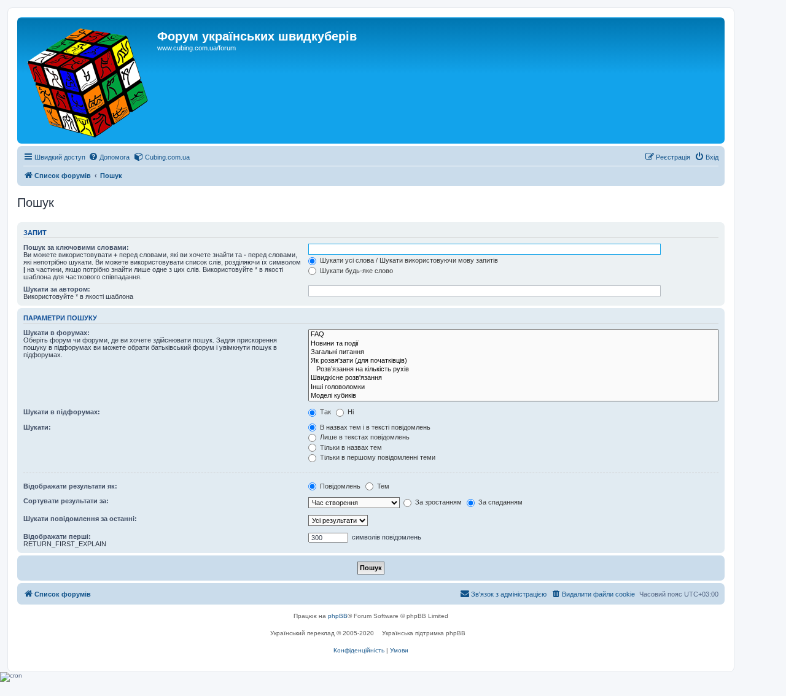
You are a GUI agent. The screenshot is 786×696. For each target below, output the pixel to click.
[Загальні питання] (513, 352)
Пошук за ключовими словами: (76, 247)
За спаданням (500, 502)
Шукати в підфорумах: (61, 412)
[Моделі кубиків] (513, 396)
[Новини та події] (513, 343)
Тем (382, 486)
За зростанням (437, 502)
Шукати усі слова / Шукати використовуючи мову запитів (408, 260)
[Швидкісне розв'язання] (513, 378)
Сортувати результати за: (66, 501)
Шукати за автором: (56, 289)
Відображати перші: (57, 536)
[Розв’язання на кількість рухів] (513, 369)
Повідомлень (339, 486)
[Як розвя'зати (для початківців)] (513, 361)
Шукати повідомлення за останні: (80, 518)
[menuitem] (109, 157)
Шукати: (37, 427)
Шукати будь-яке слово (355, 270)
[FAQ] (513, 334)
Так (324, 412)
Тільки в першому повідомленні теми (376, 457)
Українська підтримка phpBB (423, 633)
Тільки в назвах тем (350, 447)
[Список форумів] (88, 80)
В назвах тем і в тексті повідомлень (374, 427)
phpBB (338, 616)
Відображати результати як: (70, 486)
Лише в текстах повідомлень (364, 437)
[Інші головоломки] (513, 387)
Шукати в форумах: (56, 332)
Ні (350, 412)
